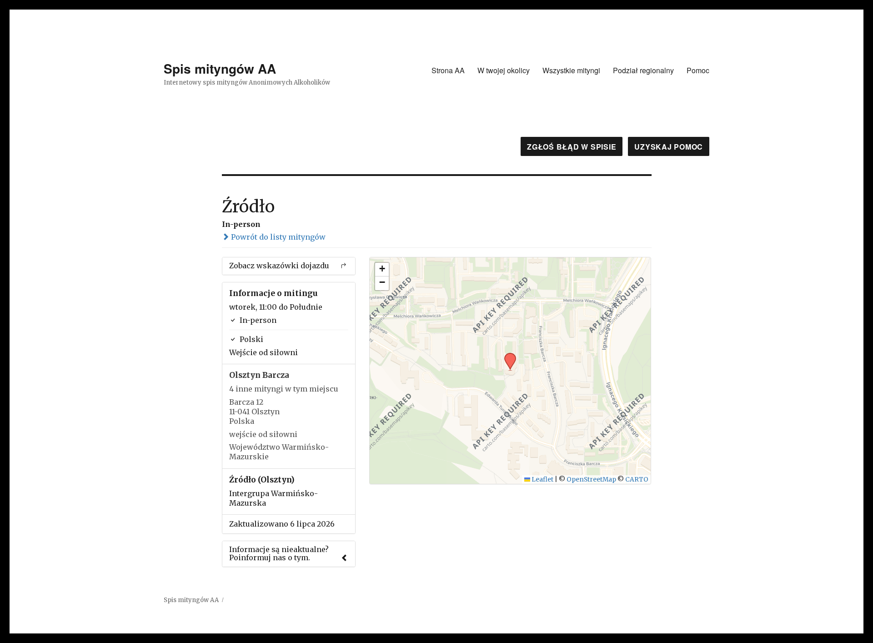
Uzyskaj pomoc (668, 146)
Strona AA (448, 70)
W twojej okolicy (503, 70)
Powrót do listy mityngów (277, 236)
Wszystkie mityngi (571, 70)
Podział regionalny (643, 70)
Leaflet (541, 479)
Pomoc (698, 70)
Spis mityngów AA (220, 68)
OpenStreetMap (591, 479)
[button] (507, 355)
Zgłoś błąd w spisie (571, 146)
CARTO (636, 479)
